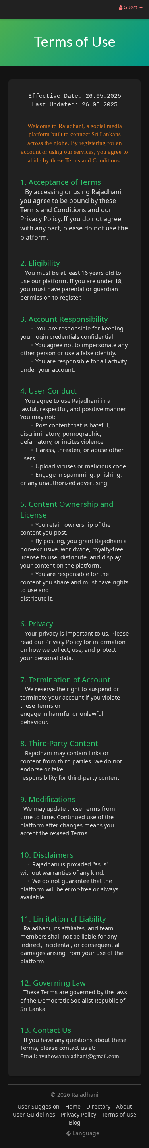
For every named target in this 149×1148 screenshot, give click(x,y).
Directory (98, 1106)
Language (85, 1133)
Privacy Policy (78, 1114)
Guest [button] (130, 7)
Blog (75, 1122)
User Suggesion (38, 1106)
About (124, 1106)
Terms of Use (119, 1114)
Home (73, 1106)
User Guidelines (34, 1114)
